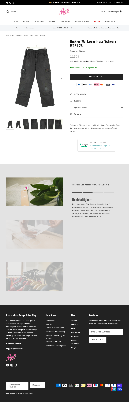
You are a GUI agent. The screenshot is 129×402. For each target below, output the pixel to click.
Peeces (14, 393)
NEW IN (26, 22)
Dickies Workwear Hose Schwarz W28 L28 (31, 35)
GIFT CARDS (110, 22)
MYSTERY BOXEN (82, 22)
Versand (83, 61)
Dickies (82, 51)
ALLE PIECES (65, 22)
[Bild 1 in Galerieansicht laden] (35, 78)
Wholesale (75, 332)
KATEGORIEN (39, 22)
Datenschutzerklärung (55, 331)
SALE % (97, 22)
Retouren (75, 336)
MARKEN (52, 22)
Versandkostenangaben (55, 345)
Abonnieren (97, 340)
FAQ (73, 328)
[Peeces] (64, 11)
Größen (74, 320)
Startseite (10, 35)
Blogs (73, 347)
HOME (16, 22)
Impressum (50, 320)
